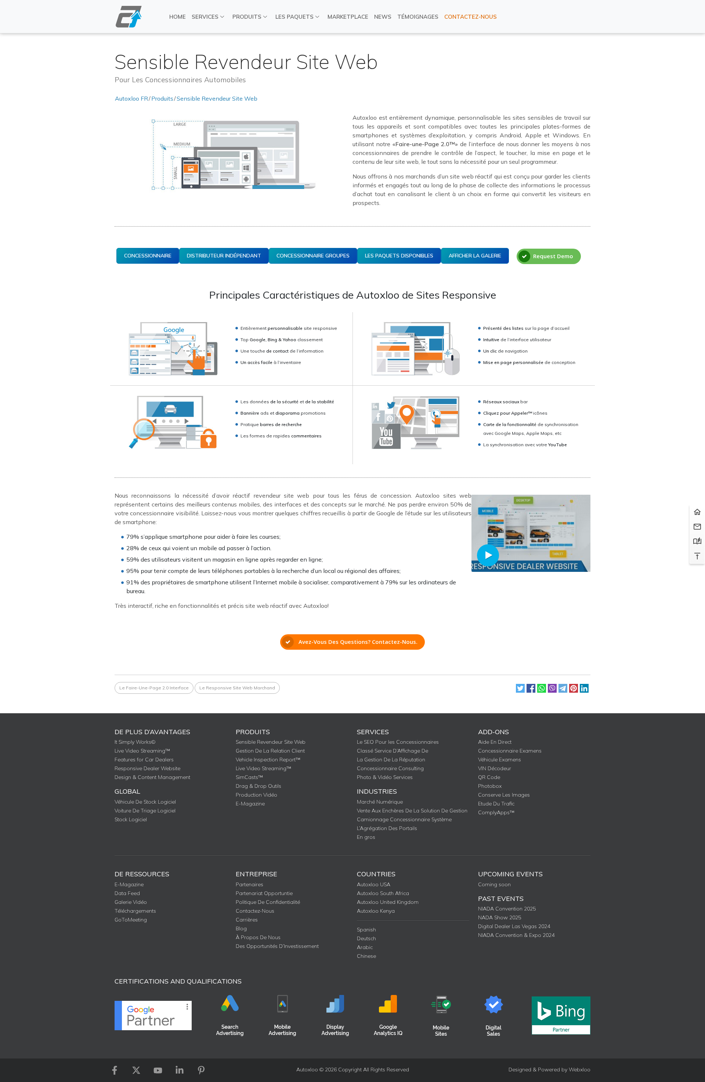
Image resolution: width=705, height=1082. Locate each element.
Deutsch (366, 938)
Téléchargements (135, 911)
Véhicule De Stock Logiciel (145, 802)
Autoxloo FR (131, 98)
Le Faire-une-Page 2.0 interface (154, 687)
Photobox (490, 786)
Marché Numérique (380, 802)
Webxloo (579, 1069)
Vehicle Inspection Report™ (268, 759)
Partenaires (249, 884)
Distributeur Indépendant (224, 255)
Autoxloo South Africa (383, 893)
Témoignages (417, 16)
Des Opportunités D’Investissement (277, 946)
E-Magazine (250, 804)
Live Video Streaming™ (142, 751)
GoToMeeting (131, 920)
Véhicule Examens (499, 759)
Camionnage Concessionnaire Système (404, 819)
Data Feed (127, 893)
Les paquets (294, 16)
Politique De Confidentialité (268, 902)
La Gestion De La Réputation (391, 759)
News (382, 16)
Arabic (365, 947)
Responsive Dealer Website (147, 768)
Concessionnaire (147, 255)
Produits (246, 16)
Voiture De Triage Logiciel (145, 811)
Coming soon (494, 884)
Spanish (366, 930)
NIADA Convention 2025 (507, 909)
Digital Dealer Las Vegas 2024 (514, 926)
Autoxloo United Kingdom (388, 902)
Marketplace (348, 16)
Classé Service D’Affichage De (392, 751)
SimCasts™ (249, 777)
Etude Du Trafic (496, 804)
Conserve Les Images (504, 795)
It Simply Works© (135, 742)
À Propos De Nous (258, 937)
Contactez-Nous (470, 16)
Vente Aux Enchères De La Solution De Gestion (412, 811)
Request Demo (553, 256)
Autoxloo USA (373, 884)
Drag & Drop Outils (258, 786)
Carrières (247, 920)
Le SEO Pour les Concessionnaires (398, 742)
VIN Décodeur (494, 768)
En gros (366, 837)
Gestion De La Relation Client (270, 751)
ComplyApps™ (496, 812)
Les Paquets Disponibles (399, 255)
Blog (241, 928)
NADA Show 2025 (499, 917)
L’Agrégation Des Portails (387, 828)
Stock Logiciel (131, 819)
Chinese (366, 956)
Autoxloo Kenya (376, 911)
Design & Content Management (152, 777)
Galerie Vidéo (131, 902)
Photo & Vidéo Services (385, 777)
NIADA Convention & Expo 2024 (516, 935)
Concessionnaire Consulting (390, 768)
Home (177, 16)
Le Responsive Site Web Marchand (237, 687)
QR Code (489, 777)
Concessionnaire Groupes (313, 255)
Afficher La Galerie (475, 255)
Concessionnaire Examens (510, 751)
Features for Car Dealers (144, 759)
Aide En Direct (494, 742)
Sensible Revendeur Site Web (217, 98)
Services (205, 16)
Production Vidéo (256, 795)
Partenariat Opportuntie (264, 893)
